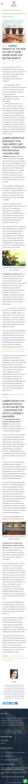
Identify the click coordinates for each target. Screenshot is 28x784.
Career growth (6, 308)
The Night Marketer (16, 782)
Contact (3, 743)
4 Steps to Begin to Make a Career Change (12, 777)
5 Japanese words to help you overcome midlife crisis (14, 773)
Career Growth (19, 61)
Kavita (4, 63)
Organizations (4, 740)
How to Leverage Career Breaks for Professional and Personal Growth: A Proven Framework (14, 768)
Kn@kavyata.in (8, 756)
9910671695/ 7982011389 (11, 760)
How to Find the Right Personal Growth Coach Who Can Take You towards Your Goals (14, 658)
